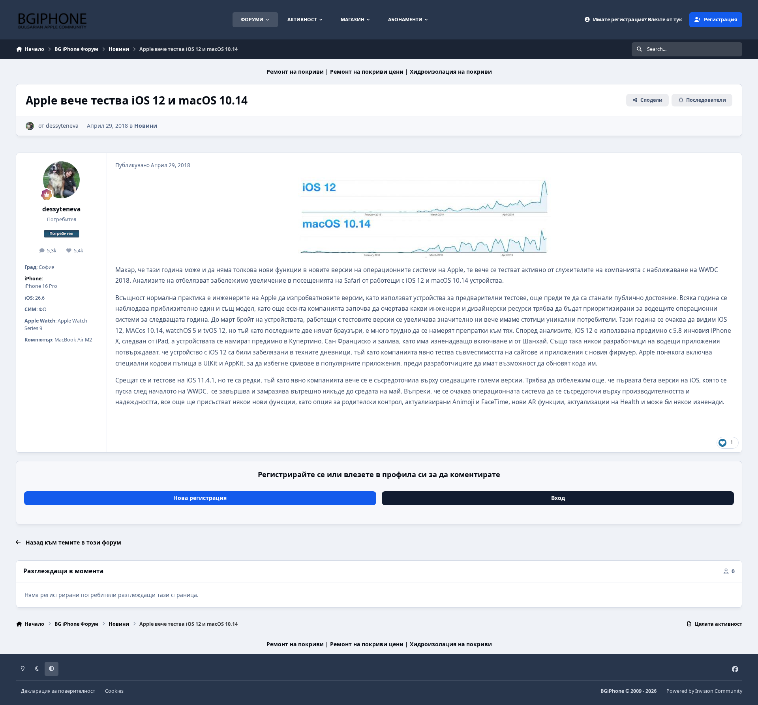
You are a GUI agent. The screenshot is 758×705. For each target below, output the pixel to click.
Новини (145, 125)
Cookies (114, 691)
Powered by (704, 691)
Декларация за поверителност (58, 691)
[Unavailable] (424, 183)
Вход (558, 498)
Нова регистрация (200, 498)
